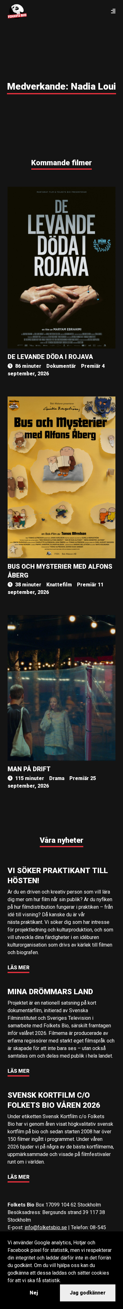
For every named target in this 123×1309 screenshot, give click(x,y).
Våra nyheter (61, 840)
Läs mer (18, 968)
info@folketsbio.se (46, 1227)
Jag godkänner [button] (88, 1293)
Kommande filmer (61, 162)
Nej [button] (34, 1293)
